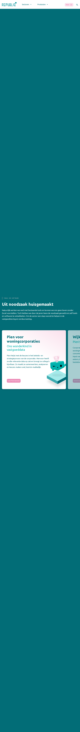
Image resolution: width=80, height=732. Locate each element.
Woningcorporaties (8, 728)
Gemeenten (6, 731)
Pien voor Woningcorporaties (27, 729)
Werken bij (64, 731)
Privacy (4, 678)
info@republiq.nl (7, 671)
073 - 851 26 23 (7, 675)
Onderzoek (44, 728)
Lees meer (11, 244)
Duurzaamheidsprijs (47, 731)
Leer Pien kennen (14, 381)
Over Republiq (65, 728)
